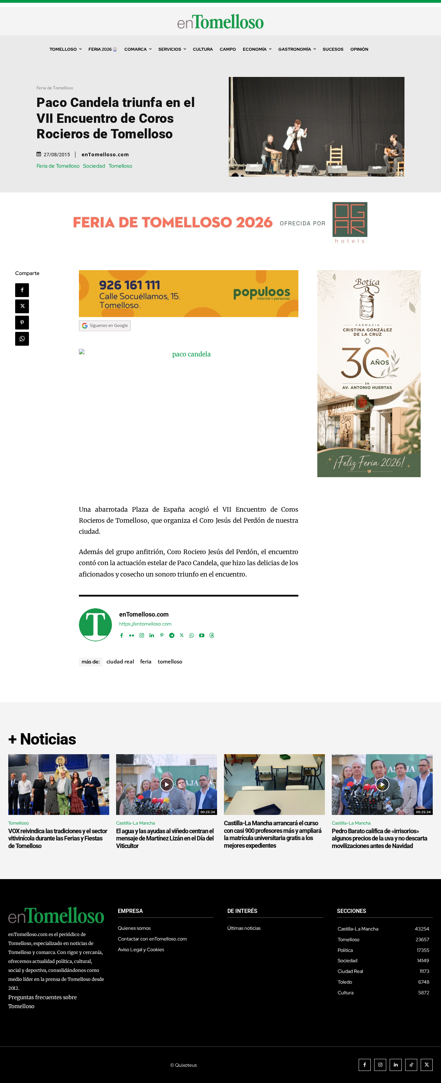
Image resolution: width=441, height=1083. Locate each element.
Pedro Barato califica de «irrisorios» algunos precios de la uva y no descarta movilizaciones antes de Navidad (379, 838)
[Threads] (211, 633)
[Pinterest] (22, 322)
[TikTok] (411, 1065)
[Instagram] (141, 633)
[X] (22, 306)
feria (146, 661)
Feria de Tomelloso (55, 88)
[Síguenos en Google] (105, 338)
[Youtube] (201, 633)
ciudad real (120, 661)
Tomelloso (120, 166)
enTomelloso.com (105, 154)
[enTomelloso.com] (95, 624)
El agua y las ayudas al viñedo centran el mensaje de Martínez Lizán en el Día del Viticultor (165, 838)
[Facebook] (22, 290)
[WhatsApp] (22, 339)
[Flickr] (131, 633)
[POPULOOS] (189, 315)
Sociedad (94, 166)
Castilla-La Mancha (135, 823)
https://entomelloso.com (145, 624)
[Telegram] (171, 633)
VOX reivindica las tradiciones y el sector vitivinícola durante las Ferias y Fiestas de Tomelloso (57, 838)
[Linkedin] (151, 633)
